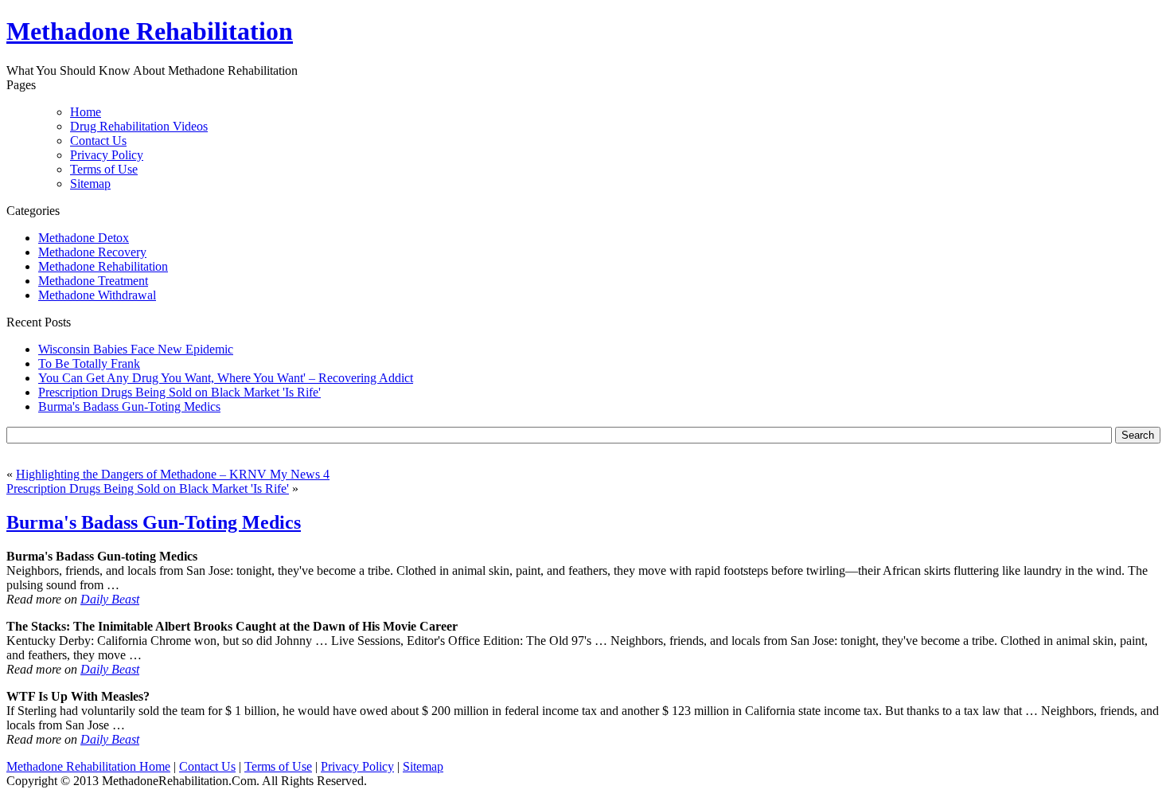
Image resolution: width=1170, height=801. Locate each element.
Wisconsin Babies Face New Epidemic (135, 349)
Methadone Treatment (93, 280)
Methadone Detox (83, 237)
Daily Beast (109, 599)
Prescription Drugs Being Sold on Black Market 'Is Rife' (179, 392)
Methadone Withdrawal (97, 295)
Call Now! (660, 32)
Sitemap (90, 183)
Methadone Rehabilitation (103, 266)
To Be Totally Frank (89, 363)
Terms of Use (104, 169)
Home (85, 112)
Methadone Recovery (92, 252)
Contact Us (98, 140)
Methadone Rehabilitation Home (88, 766)
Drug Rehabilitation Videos (139, 126)
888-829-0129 (519, 32)
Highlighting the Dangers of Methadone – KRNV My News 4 (173, 474)
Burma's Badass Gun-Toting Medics (129, 406)
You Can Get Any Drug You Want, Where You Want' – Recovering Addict (225, 378)
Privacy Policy (106, 155)
